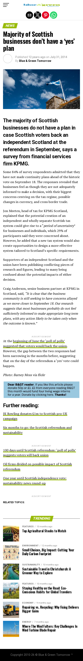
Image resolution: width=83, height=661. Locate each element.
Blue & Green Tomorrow (35, 60)
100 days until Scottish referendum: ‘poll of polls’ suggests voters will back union (39, 452)
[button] (6, 5)
